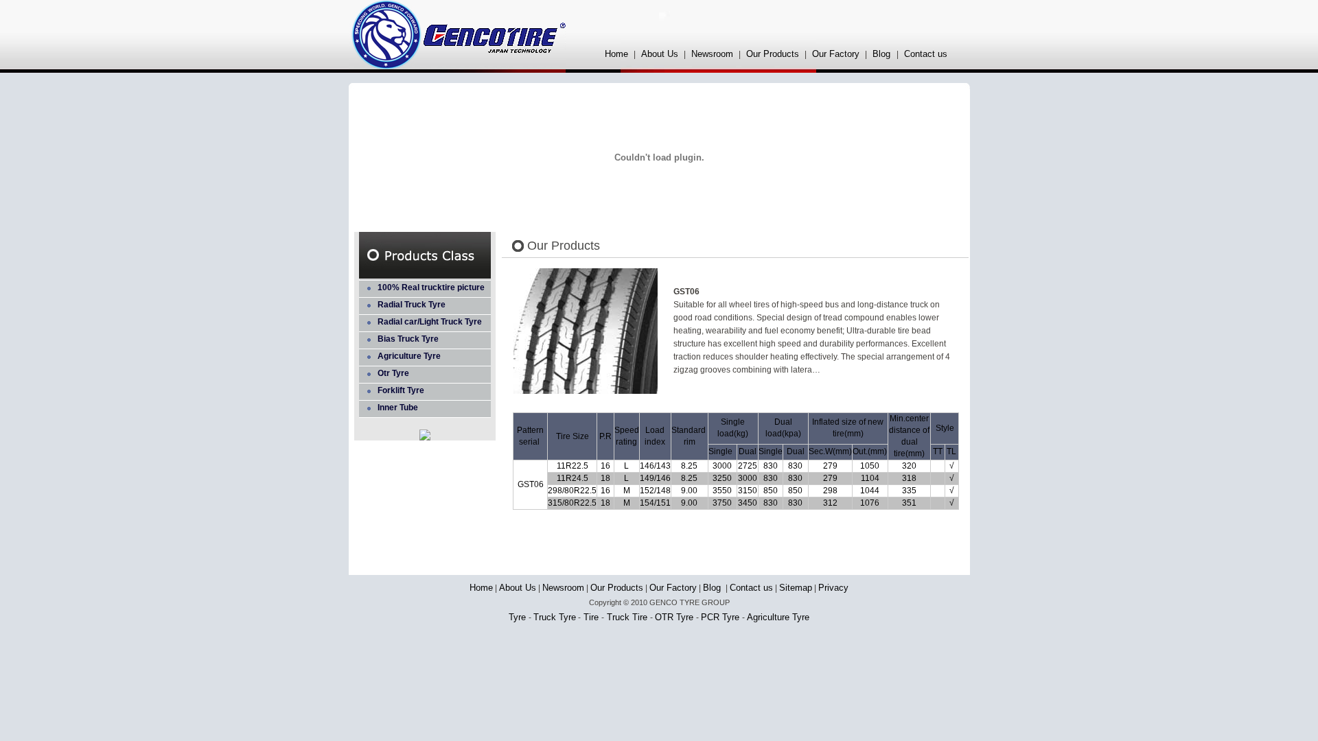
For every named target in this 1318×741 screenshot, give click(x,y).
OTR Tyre (675, 617)
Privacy (833, 588)
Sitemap (795, 588)
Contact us (925, 54)
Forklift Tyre (401, 390)
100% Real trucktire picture (431, 287)
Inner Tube (398, 407)
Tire (591, 617)
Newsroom (712, 54)
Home (616, 54)
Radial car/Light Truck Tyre (430, 322)
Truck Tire (627, 617)
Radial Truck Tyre (412, 304)
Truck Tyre (554, 617)
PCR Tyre (721, 617)
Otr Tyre (393, 373)
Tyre (519, 617)
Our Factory (835, 54)
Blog (882, 54)
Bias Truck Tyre (408, 339)
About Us (659, 54)
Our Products (772, 54)
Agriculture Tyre (409, 356)
